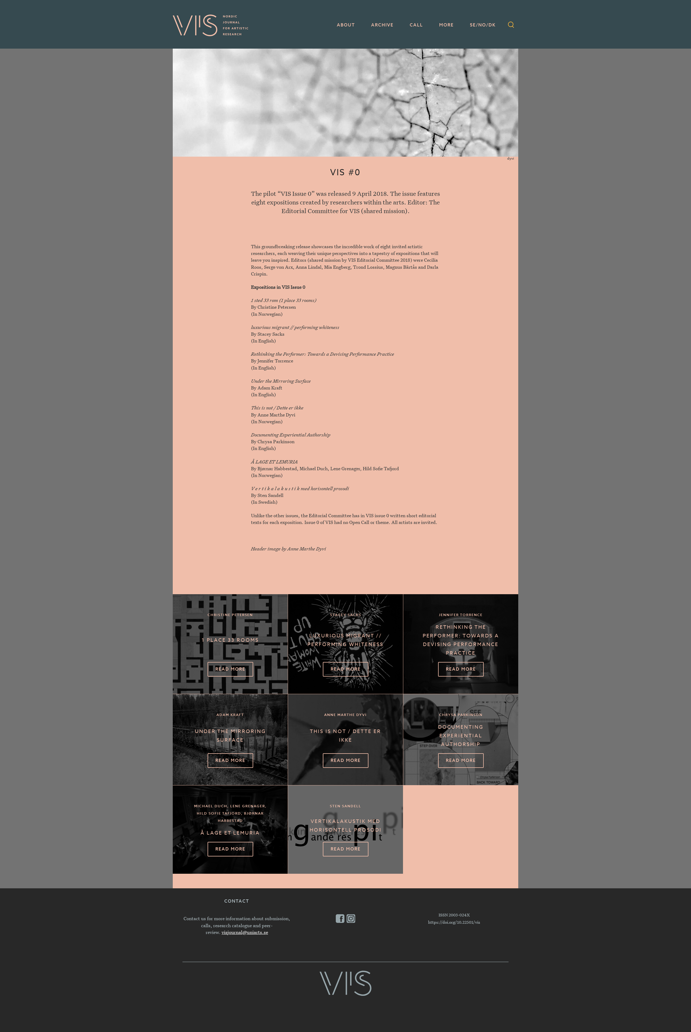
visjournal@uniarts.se (245, 932)
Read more (230, 669)
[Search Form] (511, 25)
